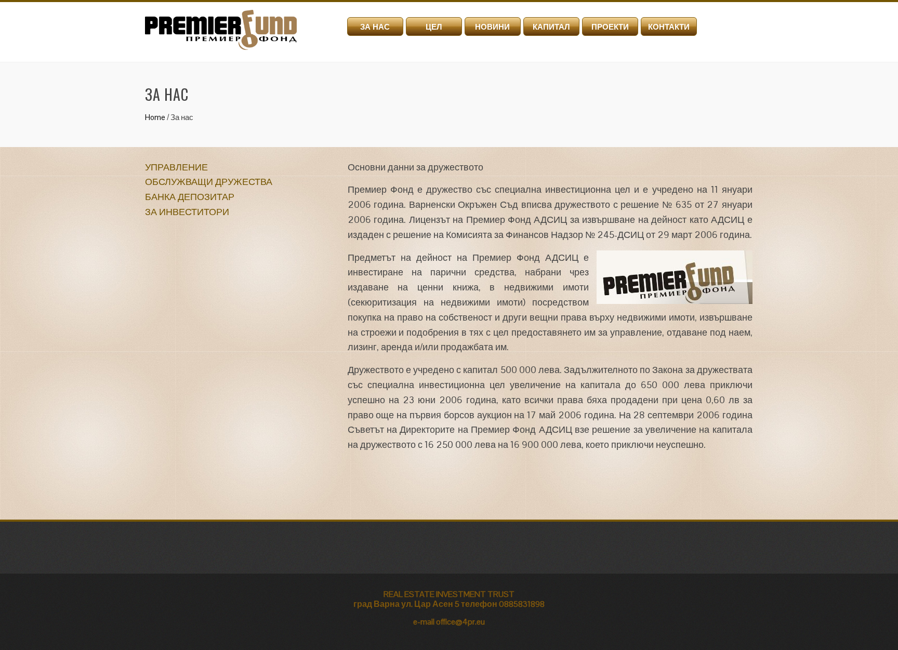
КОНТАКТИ (669, 26)
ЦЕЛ (434, 26)
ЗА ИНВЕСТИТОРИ (187, 212)
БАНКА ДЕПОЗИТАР (189, 197)
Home (155, 117)
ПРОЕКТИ (610, 26)
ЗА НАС (375, 26)
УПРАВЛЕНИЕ (176, 167)
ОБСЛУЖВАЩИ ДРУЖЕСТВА (208, 182)
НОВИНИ (492, 26)
